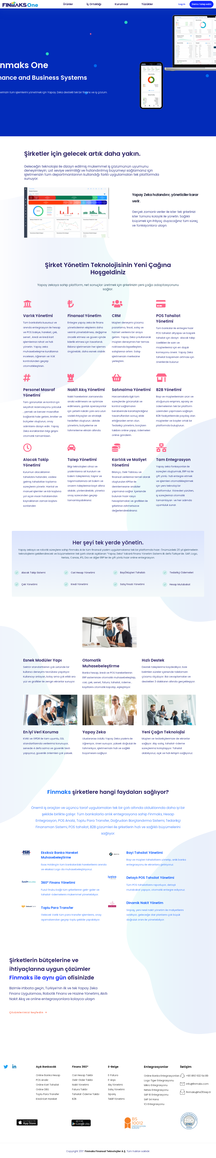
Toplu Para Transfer (47, 1094)
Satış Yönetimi (116, 1089)
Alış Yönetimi (115, 1084)
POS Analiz (42, 1080)
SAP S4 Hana (151, 1099)
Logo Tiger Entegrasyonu (159, 1080)
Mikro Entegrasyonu (156, 1085)
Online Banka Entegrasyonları (161, 1075)
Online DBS (42, 1089)
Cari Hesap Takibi (82, 1075)
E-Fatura (113, 1075)
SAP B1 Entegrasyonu (156, 1094)
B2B (74, 1099)
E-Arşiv (112, 1080)
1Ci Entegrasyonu (154, 1104)
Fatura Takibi (79, 1089)
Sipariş (112, 1094)
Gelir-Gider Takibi (82, 1080)
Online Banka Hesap (48, 1075)
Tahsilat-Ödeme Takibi (85, 1094)
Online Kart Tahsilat (47, 1084)
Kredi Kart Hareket (46, 1099)
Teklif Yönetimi (116, 1099)
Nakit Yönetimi (80, 1084)
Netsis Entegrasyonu (156, 1090)
